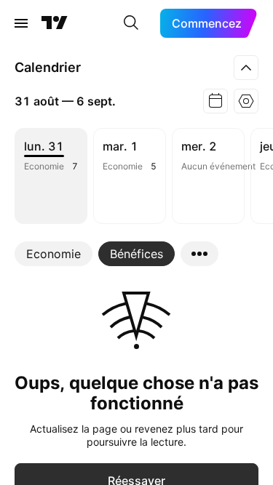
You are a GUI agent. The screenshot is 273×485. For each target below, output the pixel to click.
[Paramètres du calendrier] (246, 101)
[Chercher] (131, 23)
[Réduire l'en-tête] (246, 67)
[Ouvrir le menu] (21, 23)
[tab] (53, 253)
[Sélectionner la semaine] (215, 101)
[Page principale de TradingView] (54, 23)
